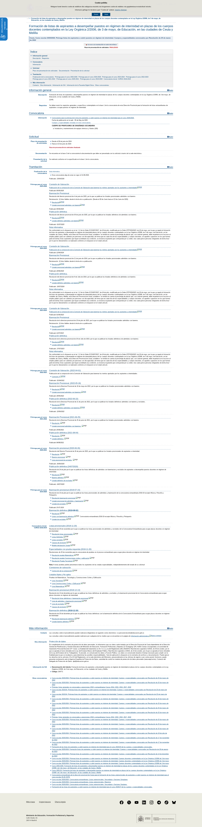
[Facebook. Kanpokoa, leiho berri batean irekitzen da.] (121, 802)
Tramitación (37, 74)
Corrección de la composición (62, 571)
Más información (39, 83)
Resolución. (56, 389)
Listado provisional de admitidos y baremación (67, 501)
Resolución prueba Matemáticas (63, 555)
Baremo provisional (58, 457)
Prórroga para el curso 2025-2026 (66, 77)
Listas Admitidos (57, 537)
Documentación (64, 71)
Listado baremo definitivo (60, 622)
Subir (171, 90)
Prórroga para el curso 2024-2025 (90, 77)
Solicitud (36, 68)
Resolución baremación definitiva (63, 619)
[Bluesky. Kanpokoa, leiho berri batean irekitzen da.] (174, 802)
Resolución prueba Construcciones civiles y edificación (70, 558)
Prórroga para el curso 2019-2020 (91, 79)
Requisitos (45, 58)
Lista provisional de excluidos (62, 460)
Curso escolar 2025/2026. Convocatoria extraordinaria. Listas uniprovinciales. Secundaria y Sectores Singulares (90, 779)
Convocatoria (37, 62)
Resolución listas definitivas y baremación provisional (70, 598)
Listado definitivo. (58, 439)
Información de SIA (59, 85)
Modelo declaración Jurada (61, 545)
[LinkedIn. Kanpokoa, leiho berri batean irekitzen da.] (144, 802)
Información (37, 64)
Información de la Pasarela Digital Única (80, 85)
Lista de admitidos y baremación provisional (67, 601)
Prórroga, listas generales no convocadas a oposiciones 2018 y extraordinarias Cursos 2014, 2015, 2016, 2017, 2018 (91, 687)
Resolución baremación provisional (63, 498)
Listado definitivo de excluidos (62, 480)
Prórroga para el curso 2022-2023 (137, 77)
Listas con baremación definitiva (63, 516)
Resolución (55, 202)
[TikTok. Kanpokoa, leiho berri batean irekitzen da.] (166, 802)
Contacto (36, 85)
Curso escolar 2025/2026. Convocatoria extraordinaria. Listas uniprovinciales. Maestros (81, 782)
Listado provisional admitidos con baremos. (66, 392)
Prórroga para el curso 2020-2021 (67, 79)
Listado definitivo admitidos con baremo (65, 221)
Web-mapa (30, 802)
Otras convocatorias (102, 85)
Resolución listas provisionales (62, 534)
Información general (40, 56)
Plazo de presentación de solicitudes (45, 71)
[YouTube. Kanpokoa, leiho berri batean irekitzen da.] (136, 802)
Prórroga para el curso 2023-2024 (113, 77)
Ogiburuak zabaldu (27, 18)
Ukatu (106, 14)
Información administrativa (140, 636)
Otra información (45, 85)
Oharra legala (60, 802)
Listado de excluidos (59, 504)
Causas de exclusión (59, 543)
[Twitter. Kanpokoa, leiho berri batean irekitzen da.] (129, 802)
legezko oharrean (121, 10)
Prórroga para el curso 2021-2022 (44, 79)
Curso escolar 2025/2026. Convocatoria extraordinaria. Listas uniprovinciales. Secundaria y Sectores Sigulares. (89, 784)
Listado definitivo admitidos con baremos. (66, 408)
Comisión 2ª (56, 377)
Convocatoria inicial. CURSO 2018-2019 (117, 79)
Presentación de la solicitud (80, 71)
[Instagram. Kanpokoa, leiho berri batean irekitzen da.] (151, 802)
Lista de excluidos (58, 604)
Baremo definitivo (58, 478)
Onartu (96, 14)
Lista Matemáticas (58, 586)
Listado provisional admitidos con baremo (66, 205)
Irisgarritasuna (45, 802)
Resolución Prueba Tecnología (62, 561)
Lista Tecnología (57, 581)
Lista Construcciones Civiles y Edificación (66, 584)
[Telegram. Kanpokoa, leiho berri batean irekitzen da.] (159, 802)
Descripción (37, 58)
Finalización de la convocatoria (43, 77)
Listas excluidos (57, 540)
